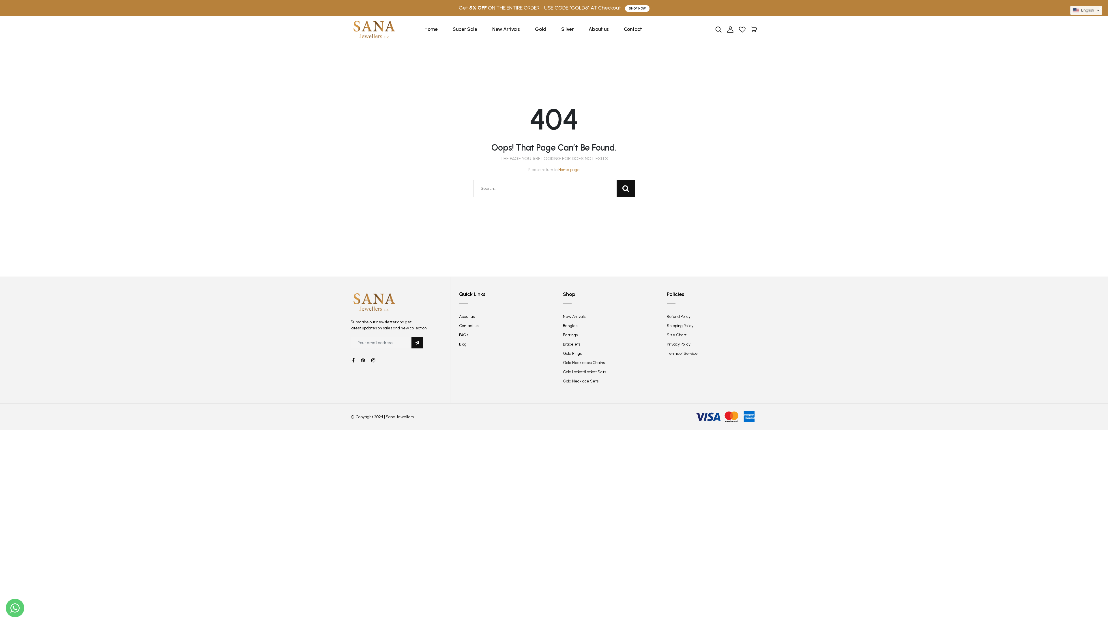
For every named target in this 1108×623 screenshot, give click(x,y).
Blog (463, 344)
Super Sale (465, 29)
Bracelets (571, 344)
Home (431, 29)
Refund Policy (678, 316)
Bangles (570, 325)
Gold (540, 29)
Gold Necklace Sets (580, 381)
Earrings (570, 335)
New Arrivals (506, 29)
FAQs (463, 335)
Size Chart (676, 335)
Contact (633, 29)
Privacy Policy (678, 344)
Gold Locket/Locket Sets (584, 371)
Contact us (468, 325)
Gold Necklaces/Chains (584, 362)
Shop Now (637, 8)
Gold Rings (572, 353)
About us (599, 29)
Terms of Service (682, 353)
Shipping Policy (680, 325)
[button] (1086, 10)
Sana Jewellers (400, 416)
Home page (569, 169)
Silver (567, 29)
